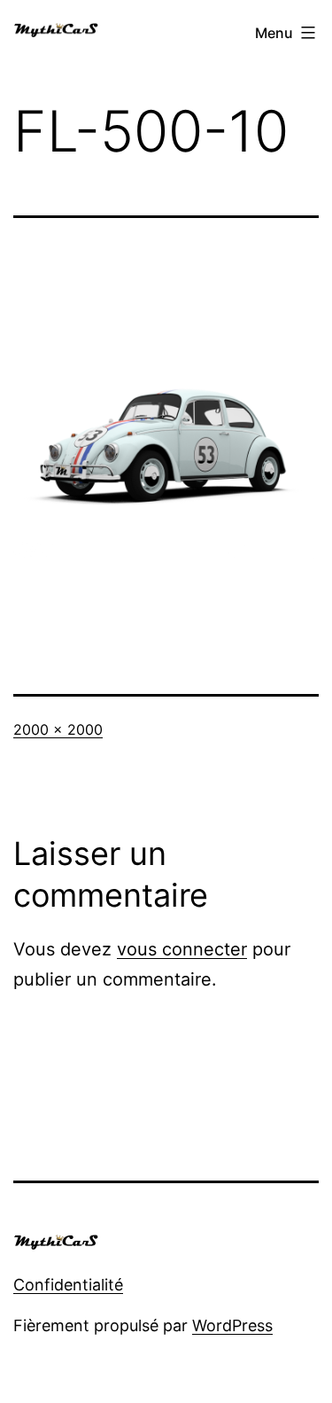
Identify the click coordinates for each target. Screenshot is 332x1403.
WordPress (232, 1325)
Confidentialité (68, 1284)
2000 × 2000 (58, 729)
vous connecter (182, 949)
